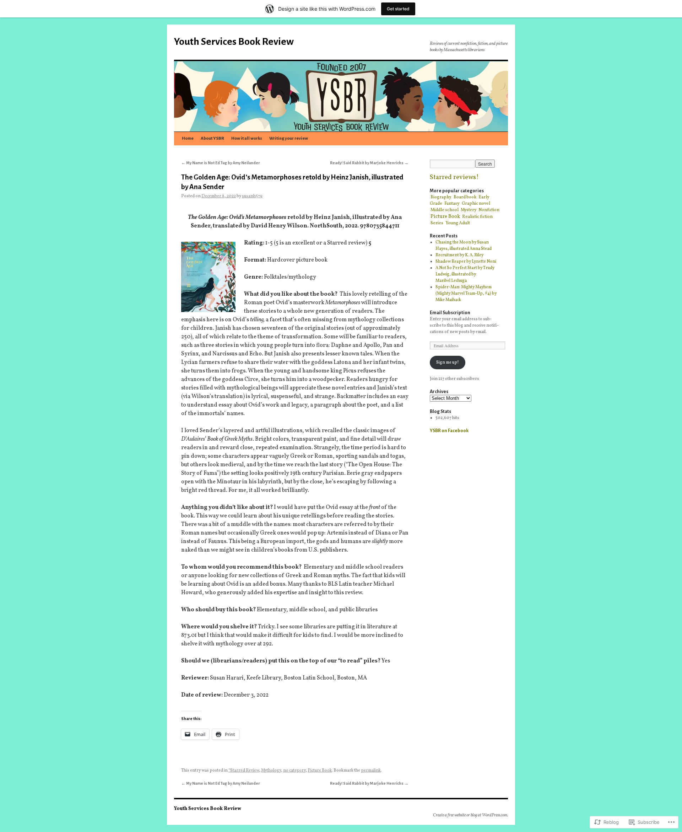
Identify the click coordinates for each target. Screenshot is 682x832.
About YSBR (212, 138)
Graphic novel (476, 203)
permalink (371, 770)
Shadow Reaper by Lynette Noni (465, 261)
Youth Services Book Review (234, 41)
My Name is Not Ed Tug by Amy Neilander (220, 163)
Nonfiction (488, 210)
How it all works (246, 138)
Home (188, 138)
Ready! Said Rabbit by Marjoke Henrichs (369, 163)
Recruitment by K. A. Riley (459, 255)
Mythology (271, 770)
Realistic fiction (477, 217)
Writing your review (288, 138)
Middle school (445, 210)
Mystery (468, 210)
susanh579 (252, 196)
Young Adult (457, 223)
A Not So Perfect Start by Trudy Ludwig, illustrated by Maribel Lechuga (464, 274)
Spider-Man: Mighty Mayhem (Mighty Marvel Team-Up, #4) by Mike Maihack (466, 293)
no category (294, 770)
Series (437, 223)
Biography (441, 197)
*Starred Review (243, 770)
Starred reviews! (454, 177)
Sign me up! (447, 362)
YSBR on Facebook (449, 430)
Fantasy (452, 203)
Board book (465, 197)
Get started (398, 8)
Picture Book (320, 770)
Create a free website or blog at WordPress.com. (470, 815)
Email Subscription (450, 312)
